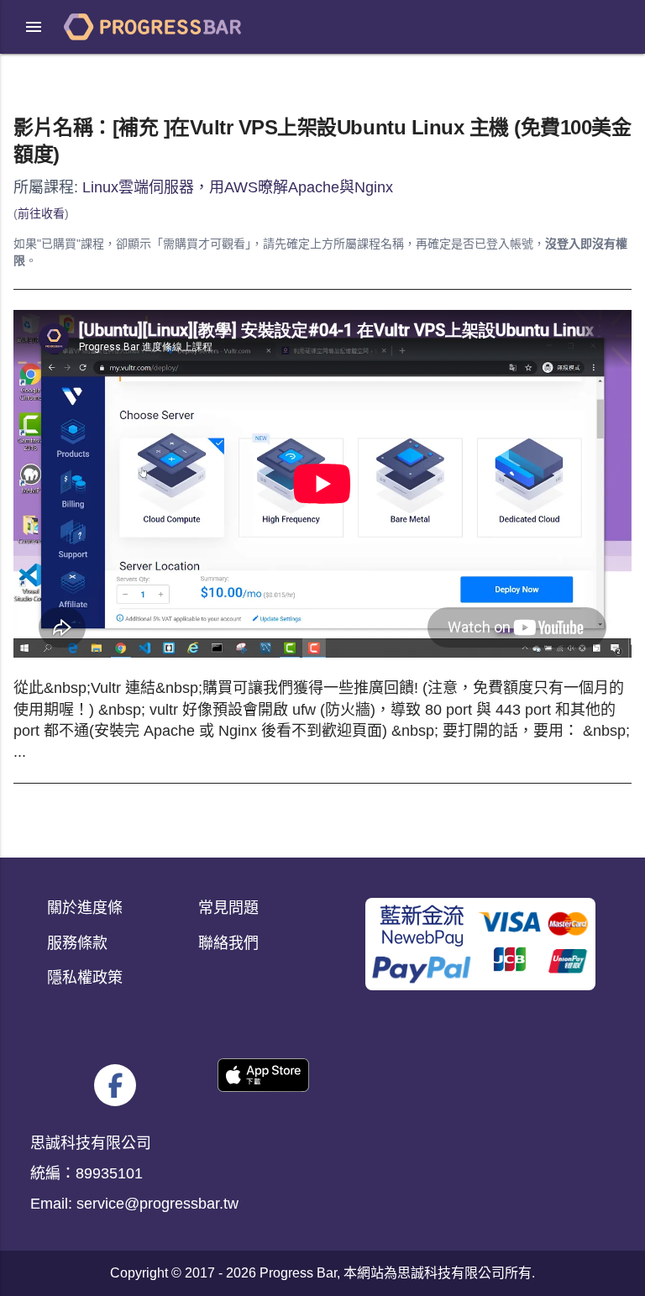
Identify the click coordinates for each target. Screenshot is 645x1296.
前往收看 (41, 213)
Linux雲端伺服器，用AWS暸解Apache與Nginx (237, 187)
